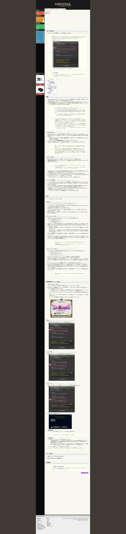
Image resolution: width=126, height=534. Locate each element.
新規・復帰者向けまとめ (40, 40)
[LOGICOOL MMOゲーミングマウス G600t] (40, 89)
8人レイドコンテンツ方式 (52, 86)
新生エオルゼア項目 (40, 525)
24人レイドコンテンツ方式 (52, 87)
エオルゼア (38, 11)
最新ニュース (39, 524)
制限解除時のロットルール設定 (52, 88)
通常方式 (50, 85)
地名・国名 (49, 522)
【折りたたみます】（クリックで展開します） (55, 458)
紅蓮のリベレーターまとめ (40, 35)
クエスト (38, 24)
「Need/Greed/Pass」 (51, 81)
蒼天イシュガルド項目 (40, 526)
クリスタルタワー (50, 250)
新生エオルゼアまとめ (40, 31)
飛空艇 (37, 21)
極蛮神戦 (38, 28)
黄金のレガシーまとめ (40, 39)
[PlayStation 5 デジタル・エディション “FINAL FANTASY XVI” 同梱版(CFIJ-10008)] (40, 79)
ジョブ (37, 18)
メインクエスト (70, 107)
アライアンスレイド (58, 257)
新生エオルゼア (52, 99)
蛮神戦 (37, 27)
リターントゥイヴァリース (57, 254)
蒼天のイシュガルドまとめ (40, 33)
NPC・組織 (38, 14)
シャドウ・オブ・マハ (56, 253)
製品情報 (38, 41)
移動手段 (38, 19)
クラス (37, 17)
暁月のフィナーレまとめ (40, 38)
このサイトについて (39, 42)
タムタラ (61, 110)
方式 (48, 84)
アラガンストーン (50, 525)
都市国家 (48, 524)
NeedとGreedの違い (51, 82)
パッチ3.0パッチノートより (56, 40)
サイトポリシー (39, 529)
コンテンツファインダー (61, 109)
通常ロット (50, 89)
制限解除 (63, 190)
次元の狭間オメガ (55, 222)
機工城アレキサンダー (56, 220)
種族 (47, 521)
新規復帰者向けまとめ (40, 528)
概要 (48, 80)
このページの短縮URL (85, 472)
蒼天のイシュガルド (51, 284)
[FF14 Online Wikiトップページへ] (63, 5)
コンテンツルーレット (72, 114)
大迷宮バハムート (57, 119)
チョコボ (38, 20)
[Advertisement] (40, 58)
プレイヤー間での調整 (52, 83)
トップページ (39, 523)
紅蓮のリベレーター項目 (41, 527)
